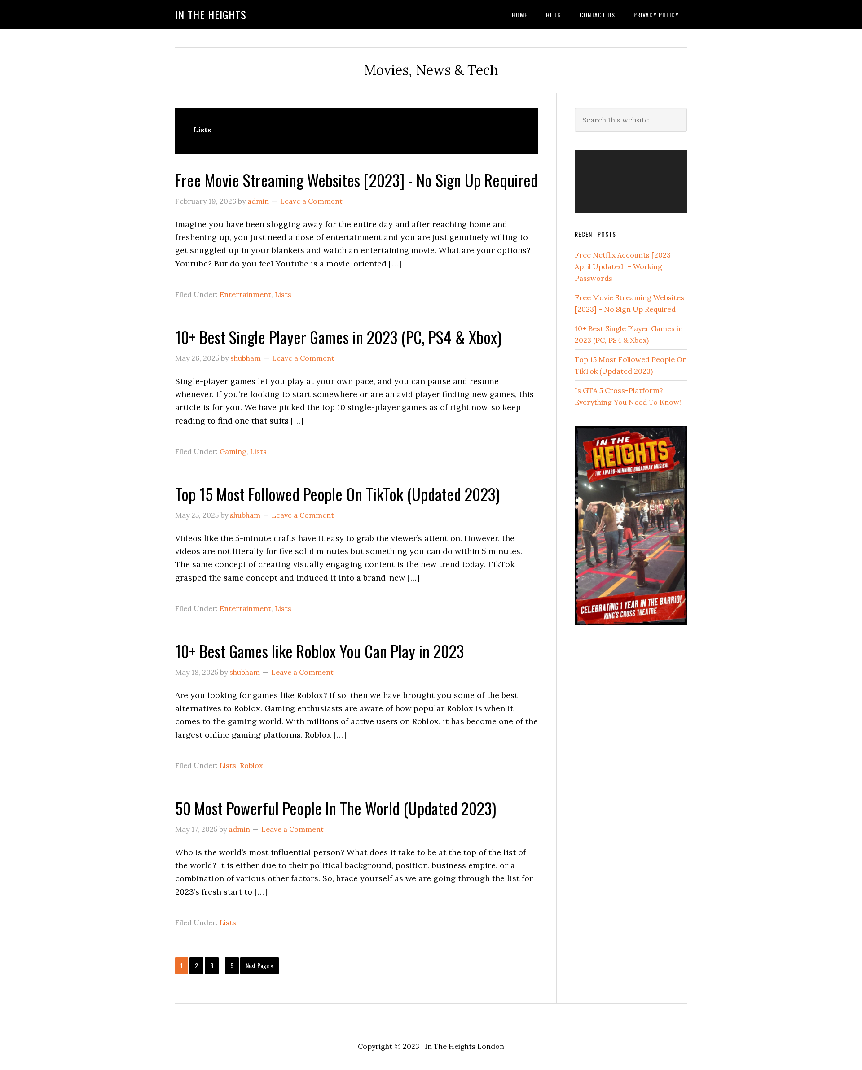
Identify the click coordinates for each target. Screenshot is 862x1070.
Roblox (251, 765)
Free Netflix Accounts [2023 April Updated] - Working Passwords (623, 266)
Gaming (233, 451)
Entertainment (245, 294)
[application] (631, 181)
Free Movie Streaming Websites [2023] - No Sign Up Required (356, 180)
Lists (283, 294)
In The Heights (210, 14)
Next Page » (259, 967)
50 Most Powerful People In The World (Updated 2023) (335, 808)
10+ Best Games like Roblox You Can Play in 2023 (319, 651)
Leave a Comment (311, 201)
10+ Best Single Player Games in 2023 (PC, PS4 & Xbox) (338, 337)
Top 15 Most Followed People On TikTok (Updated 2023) (337, 494)
